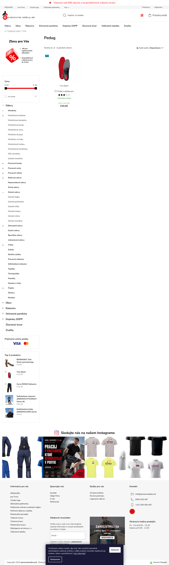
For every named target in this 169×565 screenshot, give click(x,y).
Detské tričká (13, 206)
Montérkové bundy (16, 125)
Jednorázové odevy (16, 240)
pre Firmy (21, 7)
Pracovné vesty (14, 168)
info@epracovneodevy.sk (145, 494)
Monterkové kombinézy (18, 149)
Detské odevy (14, 192)
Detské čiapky (14, 197)
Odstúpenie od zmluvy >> (21, 528)
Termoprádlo (13, 273)
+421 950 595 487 (143, 504)
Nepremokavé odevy (17, 182)
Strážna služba (14, 254)
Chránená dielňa (96, 493)
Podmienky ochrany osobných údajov (25, 507)
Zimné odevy (13, 187)
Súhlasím (115, 550)
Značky (10, 330)
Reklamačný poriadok (19, 514)
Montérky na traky (15, 139)
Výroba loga (34, 7)
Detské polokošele (16, 201)
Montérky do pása (15, 134)
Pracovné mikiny (15, 173)
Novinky (11, 297)
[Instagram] (132, 511)
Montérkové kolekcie (16, 115)
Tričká (10, 245)
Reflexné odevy (14, 177)
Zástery (11, 292)
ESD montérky (14, 153)
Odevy (9, 105)
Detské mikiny (14, 216)
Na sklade (22, 96)
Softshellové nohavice (17, 264)
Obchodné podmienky (52, 7)
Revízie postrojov (97, 496)
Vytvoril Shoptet (160, 562)
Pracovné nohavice (16, 259)
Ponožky (11, 278)
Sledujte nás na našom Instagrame (88, 433)
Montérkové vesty (15, 130)
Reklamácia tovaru (18, 525)
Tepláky (11, 269)
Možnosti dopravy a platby (21, 510)
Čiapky (11, 288)
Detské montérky (15, 158)
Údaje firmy (55, 496)
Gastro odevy (14, 230)
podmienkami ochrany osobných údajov (66, 543)
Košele (11, 249)
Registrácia (158, 7)
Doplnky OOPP (14, 319)
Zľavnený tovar (14, 324)
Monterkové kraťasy (16, 144)
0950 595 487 (141, 499)
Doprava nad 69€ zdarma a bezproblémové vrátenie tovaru (84, 2)
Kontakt (53, 493)
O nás (52, 499)
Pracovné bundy (15, 163)
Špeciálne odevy (15, 235)
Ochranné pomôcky (16, 313)
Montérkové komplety (17, 120)
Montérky (12, 110)
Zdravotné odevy (15, 225)
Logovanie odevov (97, 499)
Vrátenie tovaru (16, 518)
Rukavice (11, 308)
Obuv (9, 302)
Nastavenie (55, 559)
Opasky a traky (14, 283)
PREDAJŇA (9, 7)
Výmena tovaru (16, 521)
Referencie (54, 502)
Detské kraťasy (14, 211)
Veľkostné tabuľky (17, 532)
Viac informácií (79, 553)
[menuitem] (7, 26)
